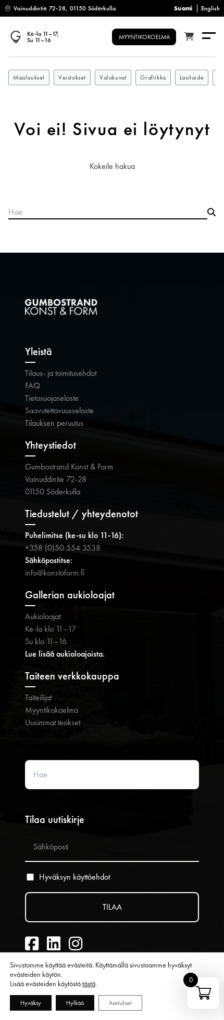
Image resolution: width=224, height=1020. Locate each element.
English (210, 8)
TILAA (112, 906)
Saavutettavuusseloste (59, 410)
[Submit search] (211, 212)
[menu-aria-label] (209, 37)
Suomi (183, 8)
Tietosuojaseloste (52, 398)
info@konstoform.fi (54, 572)
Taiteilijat (38, 697)
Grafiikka (153, 77)
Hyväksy (30, 1003)
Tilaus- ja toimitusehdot (60, 373)
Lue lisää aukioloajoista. (65, 653)
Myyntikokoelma (51, 709)
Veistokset (72, 77)
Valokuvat (113, 77)
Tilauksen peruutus (54, 422)
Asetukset (120, 1003)
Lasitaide (192, 77)
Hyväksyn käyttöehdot (74, 877)
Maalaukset (29, 77)
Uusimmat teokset (52, 722)
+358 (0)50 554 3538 (63, 547)
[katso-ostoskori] (189, 37)
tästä (88, 983)
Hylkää (75, 1003)
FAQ (32, 385)
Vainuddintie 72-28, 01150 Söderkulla (65, 8)
